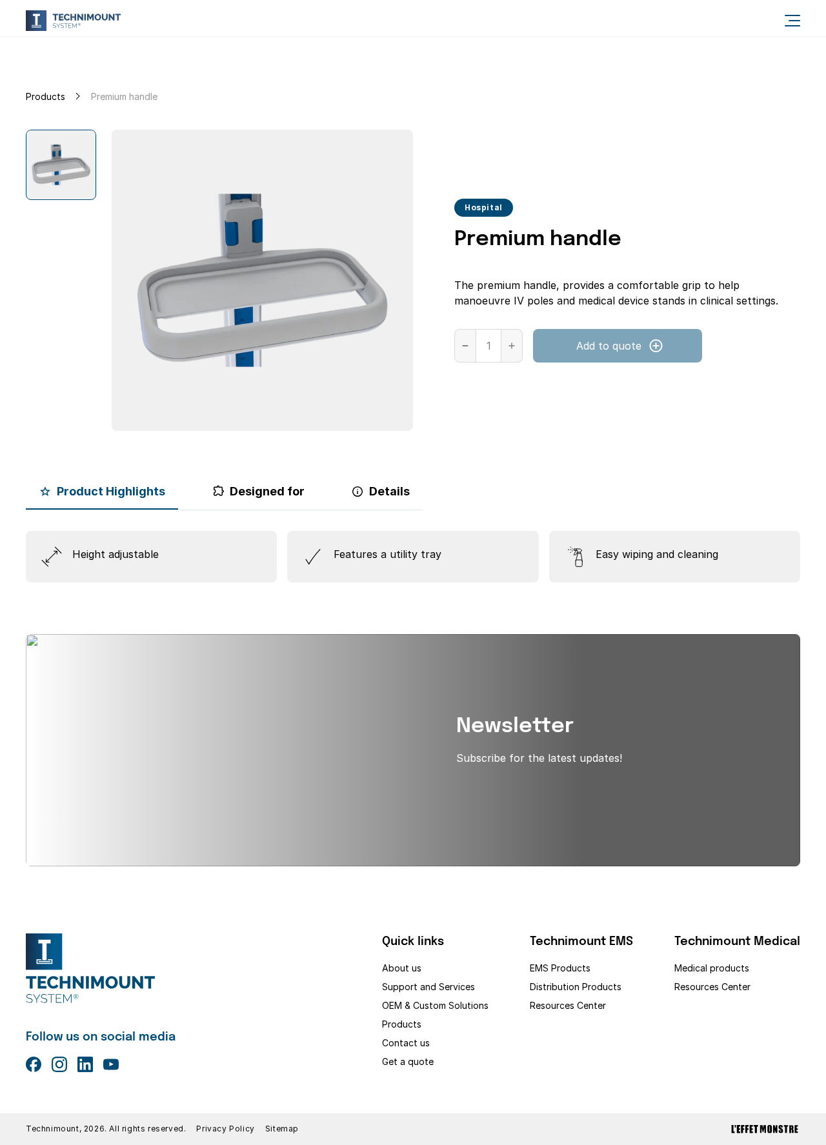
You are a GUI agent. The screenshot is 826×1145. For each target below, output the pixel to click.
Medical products (711, 967)
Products (45, 96)
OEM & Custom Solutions (435, 1005)
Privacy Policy (225, 1129)
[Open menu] (792, 20)
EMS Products (560, 967)
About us (401, 967)
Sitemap (282, 1129)
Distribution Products (575, 986)
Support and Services (428, 986)
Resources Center (568, 1005)
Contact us (406, 1042)
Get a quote (408, 1061)
